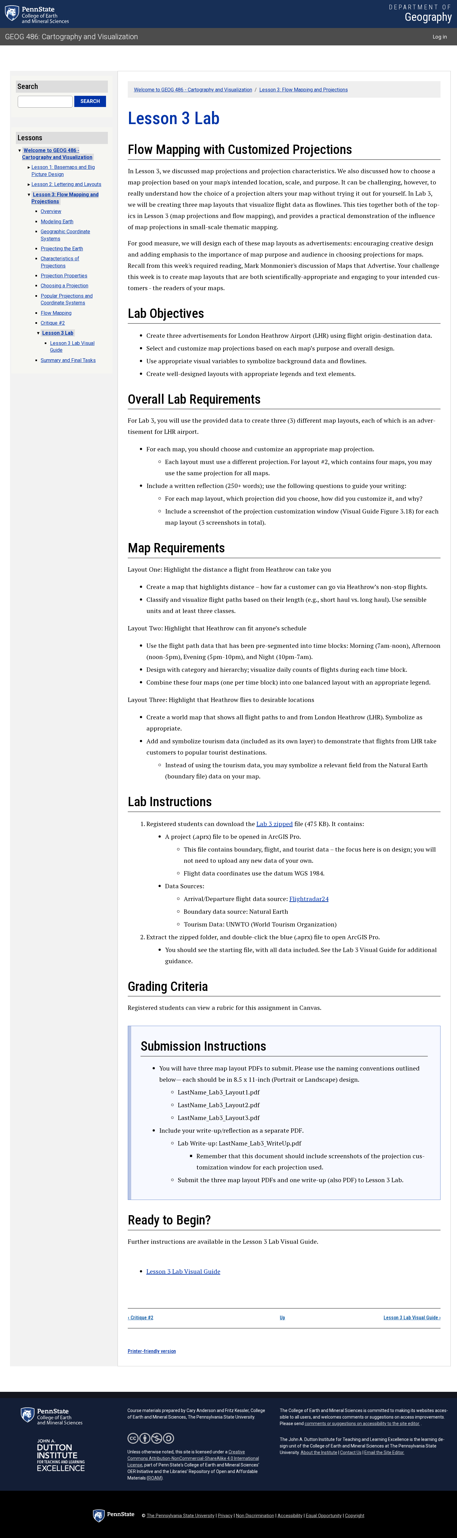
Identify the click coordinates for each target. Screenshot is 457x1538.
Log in (440, 36)
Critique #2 (140, 1318)
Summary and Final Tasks (68, 360)
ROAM (154, 1477)
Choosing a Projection (64, 286)
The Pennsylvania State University (181, 1515)
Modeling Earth (57, 222)
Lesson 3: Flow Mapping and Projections (303, 90)
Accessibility (290, 1515)
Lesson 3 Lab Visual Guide (183, 1271)
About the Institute (319, 1452)
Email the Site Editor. (384, 1452)
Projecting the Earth (62, 249)
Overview (51, 211)
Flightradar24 (309, 898)
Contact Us (351, 1452)
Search (90, 101)
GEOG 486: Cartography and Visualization (71, 36)
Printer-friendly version (152, 1351)
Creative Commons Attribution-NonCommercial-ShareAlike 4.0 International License (193, 1458)
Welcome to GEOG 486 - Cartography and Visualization (193, 90)
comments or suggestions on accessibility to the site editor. (362, 1423)
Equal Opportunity (324, 1515)
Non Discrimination (255, 1515)
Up (282, 1318)
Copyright (354, 1515)
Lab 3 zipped (274, 824)
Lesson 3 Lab (57, 333)
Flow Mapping (56, 313)
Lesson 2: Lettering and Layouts (66, 184)
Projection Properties (64, 276)
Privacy (225, 1515)
